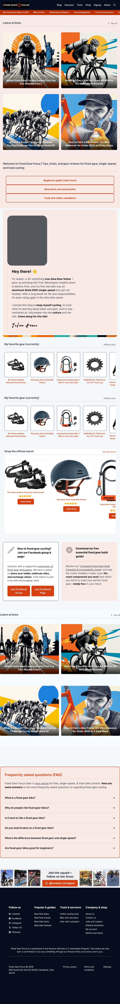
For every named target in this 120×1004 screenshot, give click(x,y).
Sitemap (107, 966)
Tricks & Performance (104, 12)
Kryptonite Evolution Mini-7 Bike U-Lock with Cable (68, 381)
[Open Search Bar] (114, 5)
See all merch (109, 451)
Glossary (69, 5)
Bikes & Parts (39, 12)
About (107, 5)
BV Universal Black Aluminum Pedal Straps (16, 381)
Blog (59, 5)
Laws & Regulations (82, 12)
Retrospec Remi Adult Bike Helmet (42, 381)
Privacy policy (70, 966)
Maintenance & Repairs (59, 12)
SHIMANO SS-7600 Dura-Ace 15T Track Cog (95, 381)
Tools (80, 5)
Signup (97, 5)
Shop (88, 5)
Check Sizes (25, 501)
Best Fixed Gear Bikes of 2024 (16, 12)
